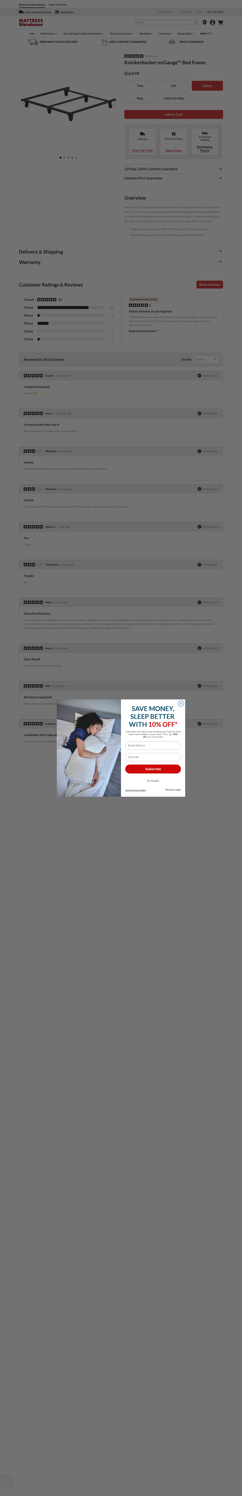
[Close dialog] (181, 704)
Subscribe (153, 769)
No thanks (153, 780)
